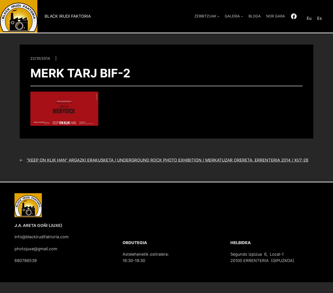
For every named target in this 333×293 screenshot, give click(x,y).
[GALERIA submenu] (242, 16)
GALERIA (232, 16)
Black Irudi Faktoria (68, 16)
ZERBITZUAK (205, 16)
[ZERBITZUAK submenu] (218, 16)
